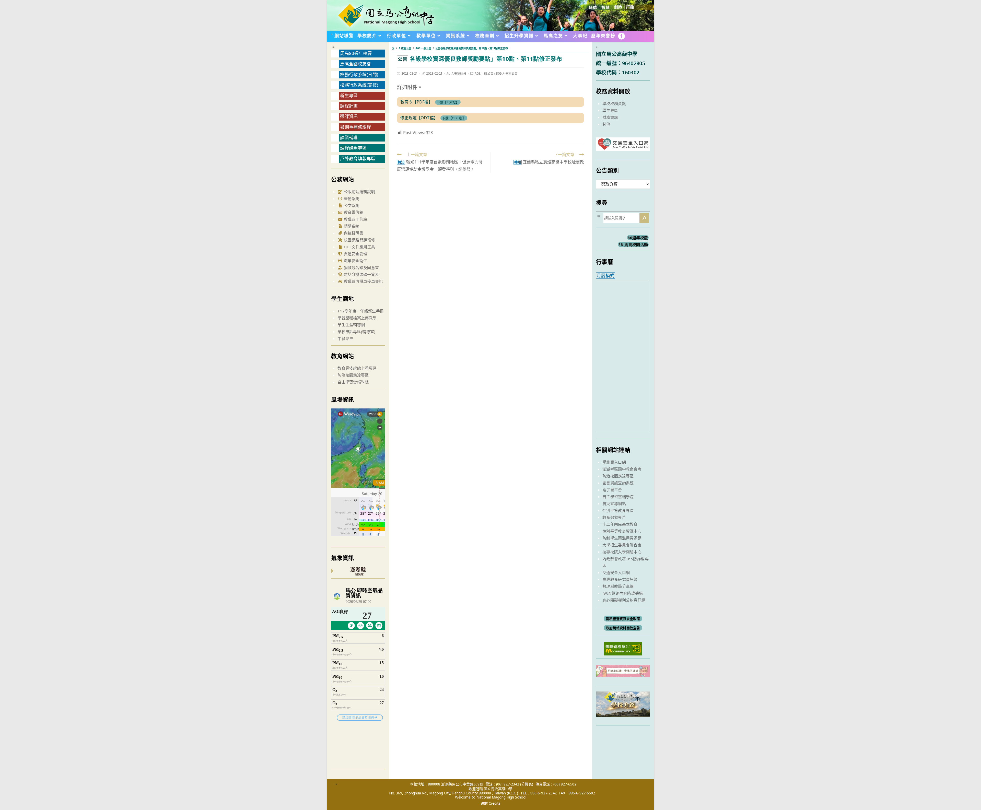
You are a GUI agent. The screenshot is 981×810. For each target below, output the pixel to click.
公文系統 (351, 205)
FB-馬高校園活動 (633, 244)
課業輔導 (349, 137)
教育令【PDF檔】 (416, 102)
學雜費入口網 (614, 462)
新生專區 (349, 95)
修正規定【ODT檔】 (419, 118)
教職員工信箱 (355, 219)
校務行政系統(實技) (359, 85)
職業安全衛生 (355, 260)
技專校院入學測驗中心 (621, 551)
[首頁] (393, 48)
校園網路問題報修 (359, 239)
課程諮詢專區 (353, 148)
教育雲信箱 (353, 212)
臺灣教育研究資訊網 (620, 579)
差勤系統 (351, 198)
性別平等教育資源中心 (621, 531)
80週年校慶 (637, 237)
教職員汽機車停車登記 (363, 281)
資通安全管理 (355, 253)
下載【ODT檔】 (454, 118)
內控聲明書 (353, 233)
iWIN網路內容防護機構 (622, 593)
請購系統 (351, 226)
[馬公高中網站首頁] (386, 15)
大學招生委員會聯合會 (621, 544)
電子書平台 (612, 489)
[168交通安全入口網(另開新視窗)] (623, 146)
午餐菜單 (345, 338)
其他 (606, 124)
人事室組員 (458, 73)
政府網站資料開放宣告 (623, 628)
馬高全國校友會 (355, 64)
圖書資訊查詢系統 (618, 482)
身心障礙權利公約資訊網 (623, 600)
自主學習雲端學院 (353, 381)
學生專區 (610, 110)
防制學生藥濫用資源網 (621, 538)
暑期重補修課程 (355, 127)
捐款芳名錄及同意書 (361, 267)
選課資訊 (349, 116)
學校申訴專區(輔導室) (356, 331)
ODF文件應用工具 (359, 246)
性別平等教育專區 (618, 510)
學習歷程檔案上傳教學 (357, 317)
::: (332, 33)
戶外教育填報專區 (357, 158)
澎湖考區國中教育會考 (621, 469)
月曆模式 (605, 275)
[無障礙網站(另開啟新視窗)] (623, 647)
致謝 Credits (490, 803)
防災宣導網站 (614, 503)
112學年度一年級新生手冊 (360, 310)
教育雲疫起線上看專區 (357, 368)
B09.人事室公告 (507, 73)
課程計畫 (349, 106)
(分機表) (526, 784)
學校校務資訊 (614, 103)
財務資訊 (610, 117)
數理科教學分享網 (618, 586)
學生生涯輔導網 (351, 324)
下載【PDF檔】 (448, 102)
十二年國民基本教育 (620, 524)
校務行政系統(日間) (359, 74)
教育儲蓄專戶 (614, 517)
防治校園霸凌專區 (353, 375)
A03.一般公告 (484, 73)
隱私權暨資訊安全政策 (623, 618)
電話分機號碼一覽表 (361, 274)
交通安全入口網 (616, 572)
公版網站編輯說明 (359, 191)
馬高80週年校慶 (356, 53)
